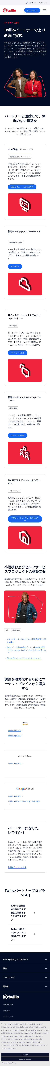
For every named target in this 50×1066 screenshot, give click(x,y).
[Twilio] (9, 10)
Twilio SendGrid (14, 731)
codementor (21, 647)
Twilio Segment (14, 736)
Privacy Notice (21, 1045)
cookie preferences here (31, 1039)
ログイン (42, 3)
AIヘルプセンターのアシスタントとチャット (24, 658)
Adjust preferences (25, 1059)
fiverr (9, 647)
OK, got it (25, 1054)
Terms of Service (9, 1048)
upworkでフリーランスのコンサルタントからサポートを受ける (26, 648)
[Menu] (44, 10)
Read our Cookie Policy (9, 1063)
